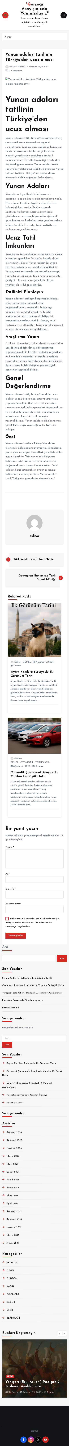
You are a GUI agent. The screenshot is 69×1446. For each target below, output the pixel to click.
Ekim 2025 (12, 1195)
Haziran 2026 (14, 1148)
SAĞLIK (11, 1302)
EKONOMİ (12, 1262)
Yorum (9, 847)
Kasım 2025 (13, 1188)
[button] (59, 1333)
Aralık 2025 (13, 1180)
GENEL (22, 67)
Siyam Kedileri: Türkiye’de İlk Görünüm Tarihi (27, 978)
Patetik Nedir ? (10, 1008)
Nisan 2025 (13, 1243)
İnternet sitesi (13, 904)
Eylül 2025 (12, 1203)
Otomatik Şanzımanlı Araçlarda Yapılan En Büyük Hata (33, 985)
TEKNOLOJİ (42, 762)
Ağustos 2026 (14, 1132)
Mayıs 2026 (13, 1156)
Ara (5, 947)
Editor (12, 67)
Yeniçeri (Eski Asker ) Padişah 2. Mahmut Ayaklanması (32, 993)
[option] (34, 1368)
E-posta (10, 889)
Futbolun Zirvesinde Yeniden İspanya (22, 1000)
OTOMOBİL (27, 762)
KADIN (10, 1286)
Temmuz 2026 (14, 1140)
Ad (7, 874)
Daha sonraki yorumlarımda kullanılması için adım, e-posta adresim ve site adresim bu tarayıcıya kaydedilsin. (32, 923)
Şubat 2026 (13, 1172)
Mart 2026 (12, 1164)
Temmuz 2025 (14, 1219)
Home (7, 37)
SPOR (10, 1310)
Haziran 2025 (14, 1227)
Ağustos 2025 (14, 1211)
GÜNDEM (12, 1278)
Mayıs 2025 (13, 1235)
